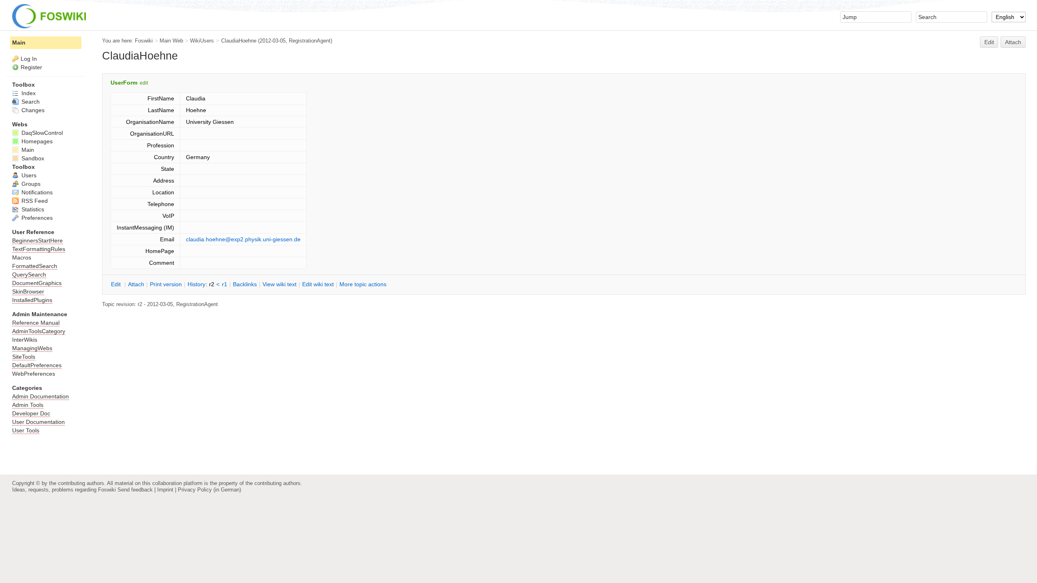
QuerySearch (29, 274)
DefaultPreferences (37, 365)
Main (19, 42)
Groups (30, 184)
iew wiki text (279, 284)
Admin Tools (27, 405)
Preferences (36, 218)
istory (196, 284)
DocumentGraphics (37, 283)
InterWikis (24, 339)
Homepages (36, 141)
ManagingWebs (32, 348)
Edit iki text (318, 284)
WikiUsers (202, 41)
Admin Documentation (40, 396)
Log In (29, 58)
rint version (166, 284)
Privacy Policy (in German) (209, 490)
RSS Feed (34, 201)
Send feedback (135, 490)
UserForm (124, 82)
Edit (989, 42)
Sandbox (32, 158)
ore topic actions (362, 284)
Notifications (36, 192)
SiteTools (23, 356)
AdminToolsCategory (38, 331)
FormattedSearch (34, 266)
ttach (136, 284)
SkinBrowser (28, 291)
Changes (32, 110)
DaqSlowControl (41, 133)
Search (30, 101)
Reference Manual (36, 322)
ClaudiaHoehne (238, 41)
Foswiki (144, 41)
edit (144, 83)
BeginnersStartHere (37, 240)
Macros (21, 257)
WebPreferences (33, 373)
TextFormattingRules (38, 249)
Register (31, 67)
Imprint (165, 490)
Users (28, 175)
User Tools (25, 430)
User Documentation (38, 422)
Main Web (171, 41)
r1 (224, 284)
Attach (1013, 42)
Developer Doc (31, 413)
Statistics (32, 209)
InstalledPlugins (32, 300)
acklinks (245, 284)
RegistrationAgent (310, 41)
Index (28, 93)
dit (116, 284)
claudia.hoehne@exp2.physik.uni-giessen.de (243, 239)
